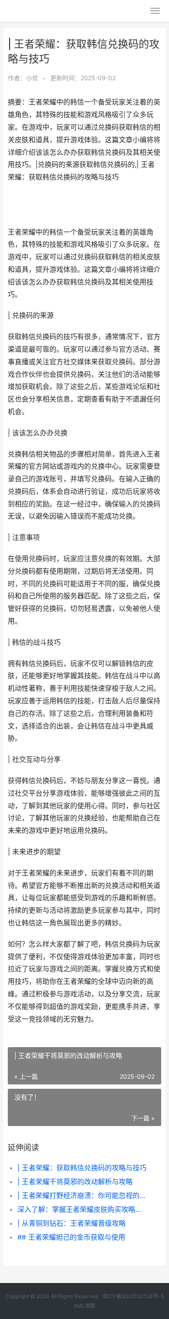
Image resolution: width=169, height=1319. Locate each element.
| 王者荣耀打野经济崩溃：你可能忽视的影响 (82, 1195)
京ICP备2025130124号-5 (133, 1296)
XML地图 (84, 1306)
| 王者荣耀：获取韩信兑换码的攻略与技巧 (81, 1167)
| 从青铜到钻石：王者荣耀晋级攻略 (71, 1223)
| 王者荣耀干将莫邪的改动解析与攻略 (75, 1181)
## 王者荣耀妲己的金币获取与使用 (71, 1237)
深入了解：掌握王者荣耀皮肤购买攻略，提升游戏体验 (82, 1209)
